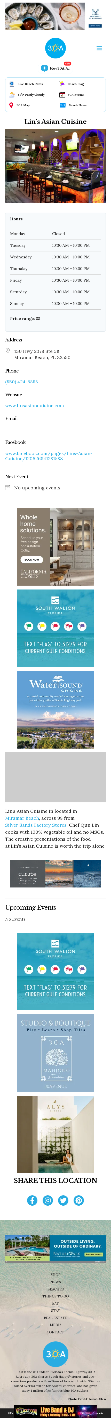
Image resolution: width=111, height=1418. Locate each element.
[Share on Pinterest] (79, 1201)
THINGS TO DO (55, 1296)
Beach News (78, 105)
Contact (55, 1332)
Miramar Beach (22, 818)
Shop (56, 1275)
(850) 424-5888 (21, 381)
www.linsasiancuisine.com (34, 405)
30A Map (23, 105)
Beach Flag (76, 84)
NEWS (55, 1282)
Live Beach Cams (30, 84)
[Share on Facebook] (32, 1201)
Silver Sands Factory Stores (36, 825)
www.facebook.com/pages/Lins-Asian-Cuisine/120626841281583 (48, 456)
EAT (55, 1303)
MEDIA (55, 1325)
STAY (55, 1311)
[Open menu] (99, 48)
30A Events (76, 94)
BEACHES (55, 1289)
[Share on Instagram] (48, 1201)
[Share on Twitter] (63, 1201)
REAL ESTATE (55, 1318)
